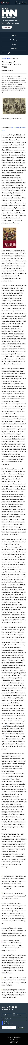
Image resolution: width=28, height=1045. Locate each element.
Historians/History (6, 58)
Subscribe (7, 27)
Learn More (20, 1027)
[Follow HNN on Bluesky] (9, 53)
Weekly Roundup (8, 1024)
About (14, 44)
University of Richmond (21, 3)
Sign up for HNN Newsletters (14, 1037)
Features (14, 35)
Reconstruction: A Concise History (14, 88)
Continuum (6, 1022)
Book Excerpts (14, 40)
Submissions (14, 48)
